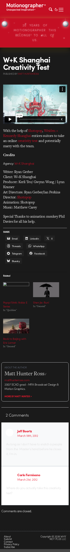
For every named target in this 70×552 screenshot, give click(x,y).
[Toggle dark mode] (56, 9)
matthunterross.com (17, 380)
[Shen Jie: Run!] (46, 289)
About (7, 536)
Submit (8, 539)
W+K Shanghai (24, 163)
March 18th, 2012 (27, 435)
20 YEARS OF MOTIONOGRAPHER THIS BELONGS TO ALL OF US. (35, 32)
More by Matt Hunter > (18, 396)
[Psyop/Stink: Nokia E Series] (16, 289)
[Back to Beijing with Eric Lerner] (16, 326)
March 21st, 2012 (27, 479)
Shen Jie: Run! (41, 302)
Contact (8, 541)
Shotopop (35, 130)
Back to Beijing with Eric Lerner (14, 340)
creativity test (28, 140)
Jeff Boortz (24, 431)
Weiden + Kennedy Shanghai (30, 133)
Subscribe (9, 547)
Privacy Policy (11, 544)
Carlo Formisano (28, 474)
